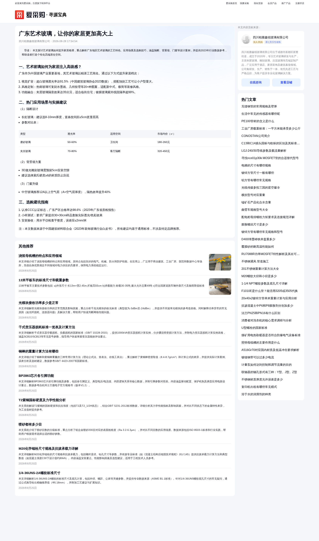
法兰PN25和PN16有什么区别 (260, 313)
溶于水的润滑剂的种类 (256, 394)
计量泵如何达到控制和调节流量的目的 (266, 364)
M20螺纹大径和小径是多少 (259, 276)
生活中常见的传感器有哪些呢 (260, 113)
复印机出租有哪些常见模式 (259, 386)
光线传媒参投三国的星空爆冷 (260, 187)
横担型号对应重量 (253, 195)
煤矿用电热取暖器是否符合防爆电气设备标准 (271, 335)
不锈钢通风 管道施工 (255, 261)
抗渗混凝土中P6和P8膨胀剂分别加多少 (267, 305)
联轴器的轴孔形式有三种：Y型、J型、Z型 (269, 372)
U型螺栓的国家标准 (254, 327)
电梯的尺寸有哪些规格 (256, 165)
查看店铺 (286, 82)
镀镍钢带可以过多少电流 (257, 357)
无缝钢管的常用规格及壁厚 (259, 106)
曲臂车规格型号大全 (254, 209)
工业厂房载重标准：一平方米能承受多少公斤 (271, 128)
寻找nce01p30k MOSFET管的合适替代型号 (270, 158)
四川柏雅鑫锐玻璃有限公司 (270, 37)
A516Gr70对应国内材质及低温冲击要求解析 (270, 350)
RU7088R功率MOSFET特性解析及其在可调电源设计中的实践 (270, 255)
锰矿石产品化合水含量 (256, 202)
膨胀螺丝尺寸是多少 (254, 224)
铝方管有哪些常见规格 (256, 180)
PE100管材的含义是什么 (257, 121)
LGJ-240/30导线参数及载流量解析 (263, 150)
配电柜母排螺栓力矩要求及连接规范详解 (268, 217)
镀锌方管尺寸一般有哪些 (257, 172)
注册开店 (299, 3)
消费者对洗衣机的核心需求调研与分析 (266, 320)
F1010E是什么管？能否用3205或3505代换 (269, 290)
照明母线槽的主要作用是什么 (260, 342)
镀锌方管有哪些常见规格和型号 (262, 231)
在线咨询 (256, 82)
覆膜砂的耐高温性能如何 (257, 246)
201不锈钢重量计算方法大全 (260, 268)
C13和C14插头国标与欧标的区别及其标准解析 (270, 145)
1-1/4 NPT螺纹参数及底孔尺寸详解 (264, 283)
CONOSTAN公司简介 (255, 135)
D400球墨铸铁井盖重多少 (258, 239)
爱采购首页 (231, 3)
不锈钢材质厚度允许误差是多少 (262, 379)
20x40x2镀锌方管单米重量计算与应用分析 (269, 298)
